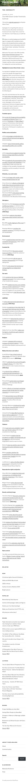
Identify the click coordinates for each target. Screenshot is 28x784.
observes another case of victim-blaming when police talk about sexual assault (13, 447)
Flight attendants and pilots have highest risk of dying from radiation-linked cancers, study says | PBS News (13, 624)
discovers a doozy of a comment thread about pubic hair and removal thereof (13, 497)
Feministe (10, 121)
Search (4, 755)
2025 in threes (6, 583)
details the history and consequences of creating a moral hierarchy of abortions (13, 475)
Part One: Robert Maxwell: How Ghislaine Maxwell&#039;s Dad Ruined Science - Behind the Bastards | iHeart (13, 676)
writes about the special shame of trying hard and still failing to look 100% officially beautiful (12, 516)
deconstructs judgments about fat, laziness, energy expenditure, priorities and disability (13, 155)
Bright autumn (6, 590)
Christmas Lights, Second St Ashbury (12, 577)
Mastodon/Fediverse (8, 768)
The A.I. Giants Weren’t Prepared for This (13, 664)
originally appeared (14, 22)
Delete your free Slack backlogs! (11, 606)
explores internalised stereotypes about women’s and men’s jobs (12, 217)
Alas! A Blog (19, 121)
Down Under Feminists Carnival (11, 54)
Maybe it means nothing (13, 556)
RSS (8, 654)
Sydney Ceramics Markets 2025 (11, 587)
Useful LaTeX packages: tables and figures (13, 602)
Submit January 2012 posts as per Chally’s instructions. (13, 558)
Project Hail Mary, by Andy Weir (10, 709)
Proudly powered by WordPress (10, 780)
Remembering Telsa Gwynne (10, 599)
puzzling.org (10, 2)
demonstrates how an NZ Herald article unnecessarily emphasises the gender (12, 398)
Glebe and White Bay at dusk (10, 580)
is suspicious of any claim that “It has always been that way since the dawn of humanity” (13, 309)
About (4, 746)
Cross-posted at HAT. (13, 528)
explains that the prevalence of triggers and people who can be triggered (14, 437)
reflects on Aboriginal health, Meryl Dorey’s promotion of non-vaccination (13, 185)
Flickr (3, 772)
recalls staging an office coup (16, 223)
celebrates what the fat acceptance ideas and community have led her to (14, 545)
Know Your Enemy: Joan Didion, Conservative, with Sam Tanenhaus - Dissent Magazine (12, 689)
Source (4, 654)
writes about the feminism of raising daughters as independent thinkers (12, 268)
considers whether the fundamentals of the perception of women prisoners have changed (14, 454)
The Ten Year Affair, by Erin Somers (11, 725)
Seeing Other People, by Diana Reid (11, 712)
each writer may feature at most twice (15, 96)
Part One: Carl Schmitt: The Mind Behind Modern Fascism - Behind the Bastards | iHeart (13, 669)
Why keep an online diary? (9, 612)
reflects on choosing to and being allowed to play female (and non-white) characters (13, 390)
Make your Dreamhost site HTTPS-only (13, 609)
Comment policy (6, 749)
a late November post (19, 292)
